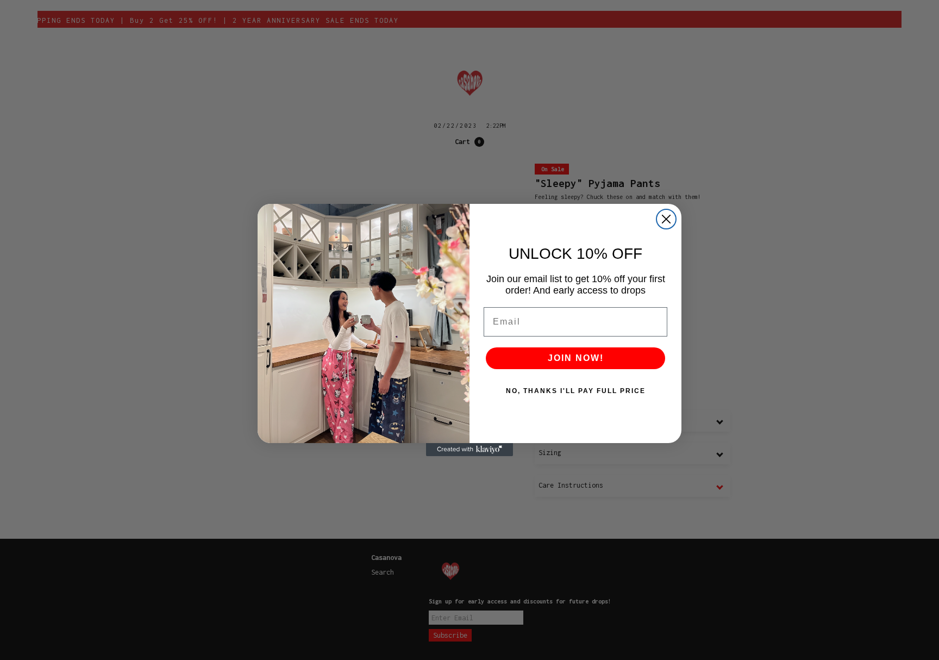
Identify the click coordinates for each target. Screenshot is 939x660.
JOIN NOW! (576, 358)
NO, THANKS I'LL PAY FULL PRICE (576, 391)
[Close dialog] (666, 219)
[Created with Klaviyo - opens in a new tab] (469, 449)
